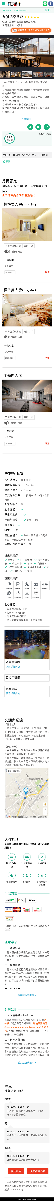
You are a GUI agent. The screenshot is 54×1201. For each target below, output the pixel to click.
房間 (18, 155)
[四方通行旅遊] (14, 5)
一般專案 (9, 260)
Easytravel (31, 1199)
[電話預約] (47, 127)
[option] (27, 644)
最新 (8, 155)
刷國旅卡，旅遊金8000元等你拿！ (34, 30)
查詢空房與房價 (13, 246)
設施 (28, 155)
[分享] (30, 127)
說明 (45, 155)
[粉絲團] (38, 127)
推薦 (8, 161)
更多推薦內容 (37, 1171)
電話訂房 (28, 246)
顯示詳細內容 (13, 667)
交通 (36, 155)
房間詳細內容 (15, 251)
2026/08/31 (10, 272)
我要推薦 (16, 1171)
